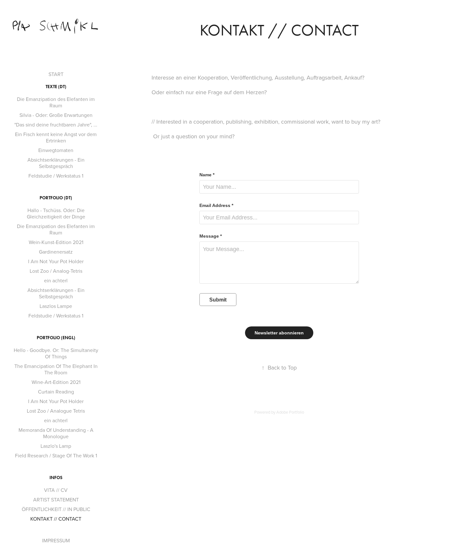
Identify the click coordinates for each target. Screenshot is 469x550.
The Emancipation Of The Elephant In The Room (56, 369)
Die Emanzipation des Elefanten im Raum (56, 102)
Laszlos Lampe (56, 305)
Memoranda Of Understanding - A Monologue (56, 433)
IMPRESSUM (56, 540)
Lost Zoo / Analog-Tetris (56, 270)
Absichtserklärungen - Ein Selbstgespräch (56, 163)
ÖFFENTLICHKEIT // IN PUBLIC (56, 509)
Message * (210, 236)
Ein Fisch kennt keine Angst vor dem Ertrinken (56, 137)
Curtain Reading (56, 391)
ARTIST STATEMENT (56, 499)
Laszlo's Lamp (56, 445)
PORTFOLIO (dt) (56, 198)
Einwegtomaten (55, 150)
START (55, 74)
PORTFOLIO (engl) (56, 337)
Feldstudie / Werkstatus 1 (55, 175)
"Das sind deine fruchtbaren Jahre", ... (55, 124)
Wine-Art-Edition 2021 (56, 382)
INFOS (56, 477)
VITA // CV (56, 489)
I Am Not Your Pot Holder (56, 261)
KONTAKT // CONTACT (55, 518)
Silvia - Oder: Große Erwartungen (56, 114)
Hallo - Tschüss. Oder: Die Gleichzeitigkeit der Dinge (56, 213)
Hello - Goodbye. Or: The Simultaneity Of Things (56, 353)
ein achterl (56, 280)
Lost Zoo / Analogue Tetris (56, 410)
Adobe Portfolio (290, 412)
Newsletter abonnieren (279, 332)
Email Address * (216, 205)
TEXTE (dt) (56, 86)
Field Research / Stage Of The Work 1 (56, 455)
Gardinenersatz (56, 251)
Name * (206, 174)
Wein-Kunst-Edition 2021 (56, 242)
